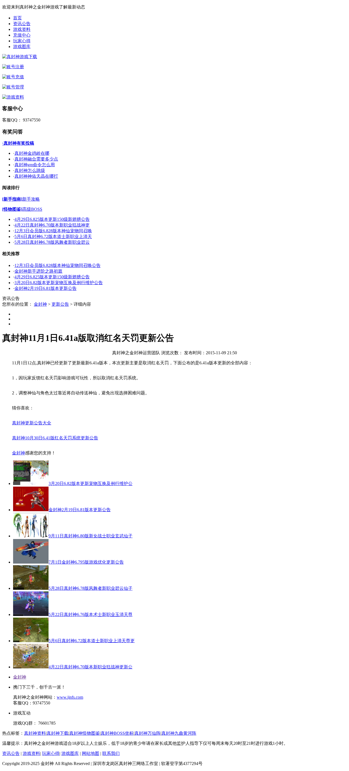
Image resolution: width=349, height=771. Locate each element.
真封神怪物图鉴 (84, 733)
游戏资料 (22, 29)
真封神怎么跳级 (29, 170)
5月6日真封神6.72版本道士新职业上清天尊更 (92, 640)
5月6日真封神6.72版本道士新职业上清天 (53, 236)
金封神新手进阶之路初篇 (38, 271)
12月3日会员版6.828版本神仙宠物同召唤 (53, 230)
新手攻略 (31, 199)
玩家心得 (22, 40)
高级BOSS (32, 209)
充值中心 (22, 35)
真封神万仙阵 (147, 733)
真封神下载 (57, 733)
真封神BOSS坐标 (117, 733)
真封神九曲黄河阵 (178, 733)
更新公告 (60, 304)
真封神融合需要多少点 (36, 159)
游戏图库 (22, 46)
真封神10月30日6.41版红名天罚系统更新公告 (55, 438)
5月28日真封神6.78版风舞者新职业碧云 (52, 242)
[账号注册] (13, 66)
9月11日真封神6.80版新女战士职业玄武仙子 (91, 536)
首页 (17, 18)
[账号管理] (13, 87)
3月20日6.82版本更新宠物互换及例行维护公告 (58, 282)
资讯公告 (22, 23)
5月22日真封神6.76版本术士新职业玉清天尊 (91, 614)
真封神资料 (35, 733)
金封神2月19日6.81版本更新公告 (45, 288)
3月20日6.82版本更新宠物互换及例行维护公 (91, 483)
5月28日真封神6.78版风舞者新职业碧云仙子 (91, 588)
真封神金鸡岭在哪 (31, 153)
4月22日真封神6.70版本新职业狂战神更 (52, 225)
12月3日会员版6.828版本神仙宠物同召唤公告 (57, 265)
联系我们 (111, 753)
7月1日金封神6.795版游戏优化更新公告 (86, 562)
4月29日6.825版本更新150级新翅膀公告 (52, 219)
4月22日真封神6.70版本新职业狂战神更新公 (91, 667)
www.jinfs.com (70, 697)
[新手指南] (12, 199)
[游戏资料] (13, 97)
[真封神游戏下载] (19, 56)
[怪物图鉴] (12, 209)
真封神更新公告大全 (31, 423)
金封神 (40, 304)
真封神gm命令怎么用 (34, 164)
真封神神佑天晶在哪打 (36, 176)
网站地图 (90, 753)
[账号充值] (13, 77)
